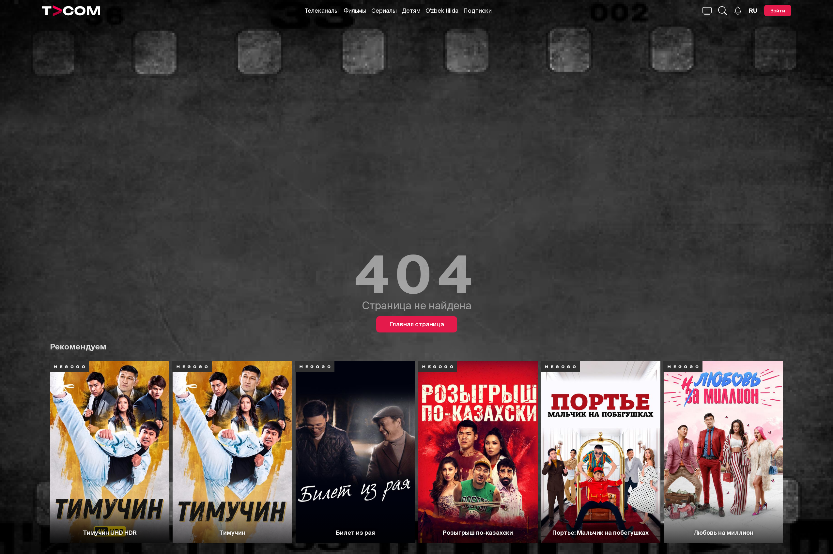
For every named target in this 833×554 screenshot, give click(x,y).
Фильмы (355, 10)
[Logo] (71, 10)
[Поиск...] (707, 10)
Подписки (477, 10)
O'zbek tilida (441, 10)
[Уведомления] (738, 11)
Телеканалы (322, 10)
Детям (411, 10)
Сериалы (384, 10)
